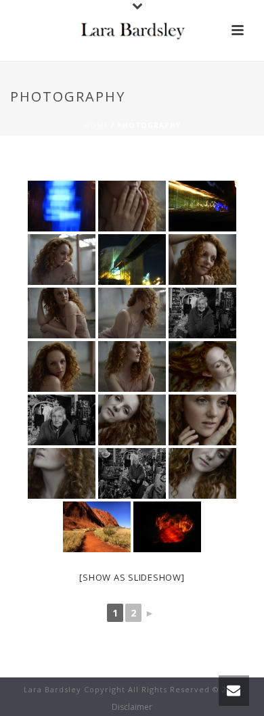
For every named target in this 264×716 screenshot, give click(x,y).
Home (96, 125)
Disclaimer (132, 707)
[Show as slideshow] (131, 577)
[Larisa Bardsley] (132, 30)
